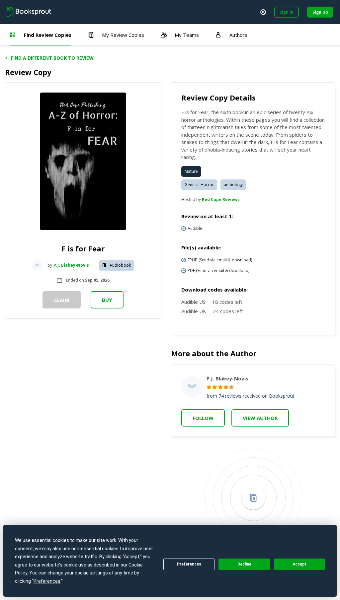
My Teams (187, 35)
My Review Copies (123, 35)
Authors (238, 35)
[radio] (209, 387)
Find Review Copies (47, 35)
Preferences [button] (47, 581)
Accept (299, 564)
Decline (244, 564)
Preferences (189, 564)
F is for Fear (83, 248)
